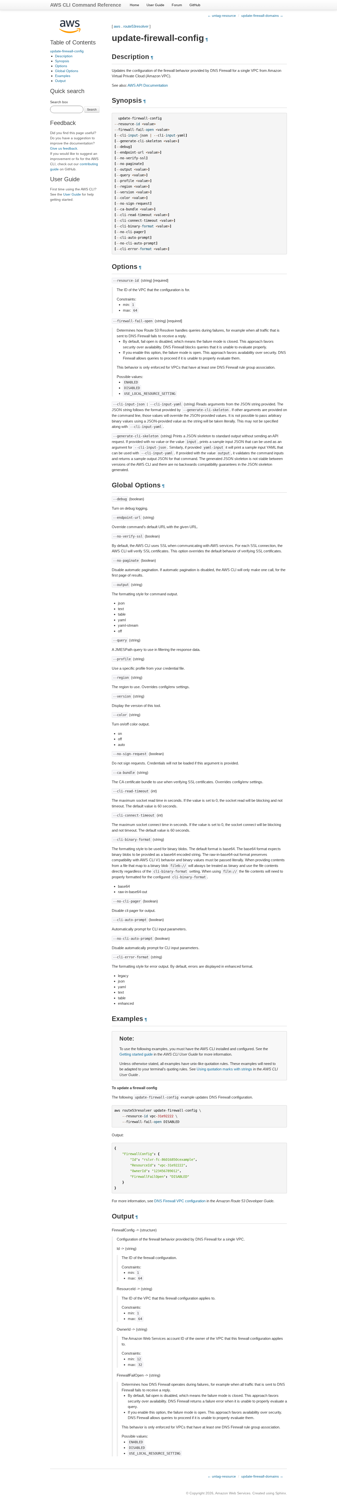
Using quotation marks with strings (224, 1069)
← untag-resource (221, 16)
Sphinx (280, 1493)
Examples (62, 76)
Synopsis (62, 61)
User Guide (155, 5)
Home (134, 5)
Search (92, 109)
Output (60, 81)
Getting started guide (136, 1054)
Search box (59, 102)
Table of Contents (73, 42)
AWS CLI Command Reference (85, 5)
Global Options (66, 71)
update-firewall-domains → (262, 16)
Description (64, 56)
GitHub (194, 5)
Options (61, 66)
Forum (177, 5)
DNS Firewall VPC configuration (180, 1201)
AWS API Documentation (148, 85)
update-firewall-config (67, 51)
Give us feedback (63, 148)
